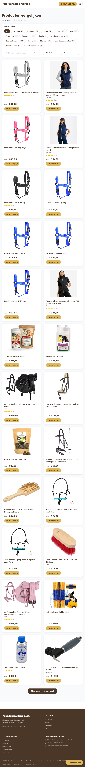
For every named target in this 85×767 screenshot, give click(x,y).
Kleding (47, 31)
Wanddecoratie (12, 46)
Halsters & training (14, 41)
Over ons (5, 740)
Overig (42, 36)
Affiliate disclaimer (8, 753)
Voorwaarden (7, 750)
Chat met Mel (69, 4)
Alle (7, 31)
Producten (48, 719)
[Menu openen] (80, 4)
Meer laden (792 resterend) (42, 691)
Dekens (72, 31)
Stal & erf (45, 41)
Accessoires (28, 36)
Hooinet (31, 41)
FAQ (46, 729)
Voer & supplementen (64, 41)
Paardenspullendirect (16, 4)
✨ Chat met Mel (74, 762)
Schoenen (32, 31)
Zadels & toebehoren (33, 46)
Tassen (59, 31)
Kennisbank (48, 726)
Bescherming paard (59, 36)
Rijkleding (18, 31)
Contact (5, 743)
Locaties (47, 722)
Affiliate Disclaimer (30, 764)
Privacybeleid (7, 746)
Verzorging (11, 36)
